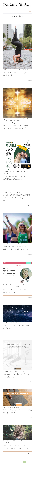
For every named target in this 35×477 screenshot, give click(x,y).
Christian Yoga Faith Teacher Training (16, 192)
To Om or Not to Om (10, 323)
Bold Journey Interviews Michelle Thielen (17, 70)
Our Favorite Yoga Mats (11, 407)
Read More (30, 80)
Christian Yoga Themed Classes (13, 371)
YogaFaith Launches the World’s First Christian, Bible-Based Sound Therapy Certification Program (15, 121)
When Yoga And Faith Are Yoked (14, 244)
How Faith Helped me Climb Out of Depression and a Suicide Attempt (15, 286)
